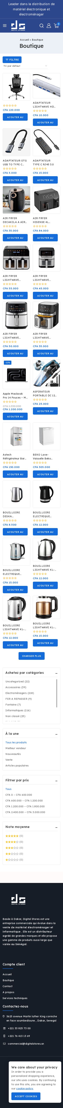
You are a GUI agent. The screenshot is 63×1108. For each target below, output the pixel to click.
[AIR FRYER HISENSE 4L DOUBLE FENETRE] (46, 200)
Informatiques (17, 710)
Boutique (8, 980)
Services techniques (15, 998)
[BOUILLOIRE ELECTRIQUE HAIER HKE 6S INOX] (16, 551)
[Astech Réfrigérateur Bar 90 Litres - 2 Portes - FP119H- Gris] (16, 436)
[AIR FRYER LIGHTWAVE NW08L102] (46, 257)
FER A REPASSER (18, 698)
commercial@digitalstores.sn (26, 1043)
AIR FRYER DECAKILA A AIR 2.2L (14, 222)
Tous (8, 789)
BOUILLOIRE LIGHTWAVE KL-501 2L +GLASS (44, 627)
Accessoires (15, 687)
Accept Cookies (26, 1096)
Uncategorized (17, 681)
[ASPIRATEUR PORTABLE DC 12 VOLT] (46, 373)
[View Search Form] (41, 25)
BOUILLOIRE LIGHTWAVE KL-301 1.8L (13, 629)
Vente (9, 759)
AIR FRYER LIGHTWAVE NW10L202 (11, 337)
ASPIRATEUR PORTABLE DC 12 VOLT (44, 395)
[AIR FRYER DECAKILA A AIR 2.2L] (16, 200)
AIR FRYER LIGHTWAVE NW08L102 (41, 279)
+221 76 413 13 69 (19, 1036)
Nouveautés (13, 754)
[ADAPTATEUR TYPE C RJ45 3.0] (46, 142)
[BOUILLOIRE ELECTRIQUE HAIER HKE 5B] (46, 494)
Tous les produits (16, 742)
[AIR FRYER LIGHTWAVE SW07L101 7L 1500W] (46, 315)
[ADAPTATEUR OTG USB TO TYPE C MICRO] (16, 142)
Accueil (24, 39)
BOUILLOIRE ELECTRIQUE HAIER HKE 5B (42, 516)
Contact (8, 986)
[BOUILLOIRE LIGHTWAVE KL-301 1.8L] (16, 608)
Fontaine (13, 704)
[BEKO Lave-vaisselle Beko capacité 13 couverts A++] (46, 436)
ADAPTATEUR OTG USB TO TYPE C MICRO (15, 164)
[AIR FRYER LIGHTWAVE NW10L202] (16, 315)
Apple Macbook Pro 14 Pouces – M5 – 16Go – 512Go (15, 397)
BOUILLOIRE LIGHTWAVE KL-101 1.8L (44, 569)
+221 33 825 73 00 (19, 1028)
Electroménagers (19, 693)
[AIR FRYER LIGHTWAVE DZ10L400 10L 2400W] (16, 257)
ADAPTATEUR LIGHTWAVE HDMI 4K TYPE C (45, 106)
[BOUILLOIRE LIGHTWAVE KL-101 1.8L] (46, 549)
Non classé (15, 716)
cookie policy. (24, 1088)
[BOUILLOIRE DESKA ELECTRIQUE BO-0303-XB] (16, 494)
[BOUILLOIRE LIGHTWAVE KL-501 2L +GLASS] (46, 607)
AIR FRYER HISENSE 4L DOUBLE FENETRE (45, 222)
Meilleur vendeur (15, 748)
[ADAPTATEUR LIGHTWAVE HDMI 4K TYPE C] (46, 85)
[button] (15, 117)
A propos (8, 992)
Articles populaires (17, 765)
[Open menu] (5, 25)
